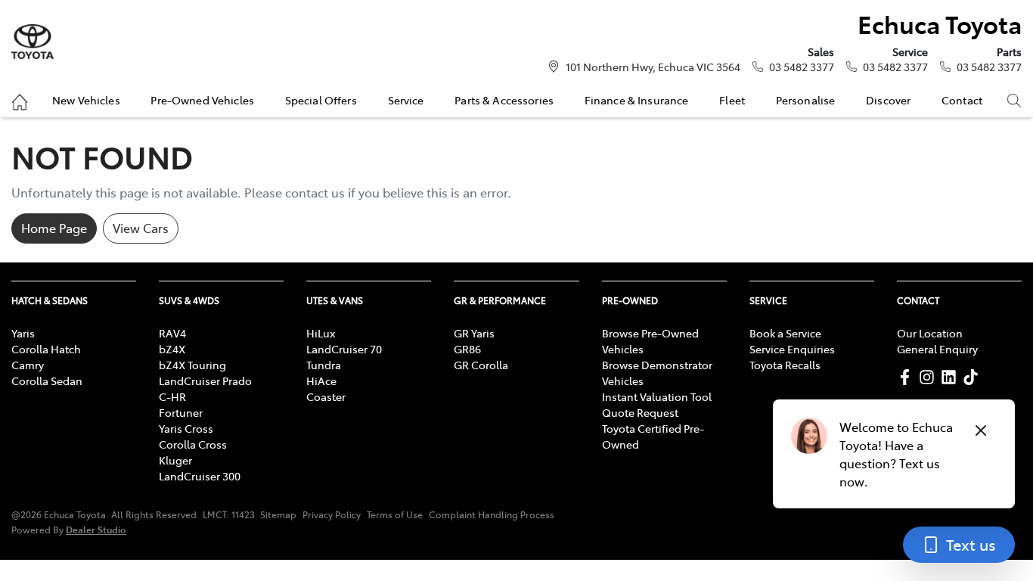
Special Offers (321, 99)
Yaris (23, 332)
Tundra (323, 364)
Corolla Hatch (46, 348)
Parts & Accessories (504, 99)
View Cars (141, 227)
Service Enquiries (792, 348)
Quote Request (640, 412)
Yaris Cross (186, 428)
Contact (961, 99)
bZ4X (172, 348)
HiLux (320, 332)
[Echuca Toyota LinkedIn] (952, 377)
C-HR (172, 396)
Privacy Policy (331, 514)
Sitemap (278, 514)
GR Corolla (481, 364)
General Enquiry (937, 348)
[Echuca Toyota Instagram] (930, 377)
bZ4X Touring (192, 364)
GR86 (467, 348)
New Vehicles (86, 99)
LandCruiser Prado (205, 380)
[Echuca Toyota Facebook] (908, 377)
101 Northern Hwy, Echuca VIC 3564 (653, 66)
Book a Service (785, 332)
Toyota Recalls (785, 364)
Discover (888, 99)
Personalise (806, 99)
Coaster (326, 396)
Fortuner (181, 412)
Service (406, 99)
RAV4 (172, 332)
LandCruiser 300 (199, 475)
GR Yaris (474, 332)
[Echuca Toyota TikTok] (974, 377)
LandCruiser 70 (344, 348)
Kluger (175, 460)
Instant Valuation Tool (657, 396)
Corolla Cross (193, 444)
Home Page (54, 227)
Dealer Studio (96, 529)
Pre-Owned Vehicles (202, 99)
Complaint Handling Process (491, 514)
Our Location (930, 332)
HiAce (321, 380)
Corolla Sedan (46, 380)
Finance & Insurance (637, 99)
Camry (27, 364)
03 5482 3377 (801, 66)
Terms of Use (395, 514)
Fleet (732, 99)
